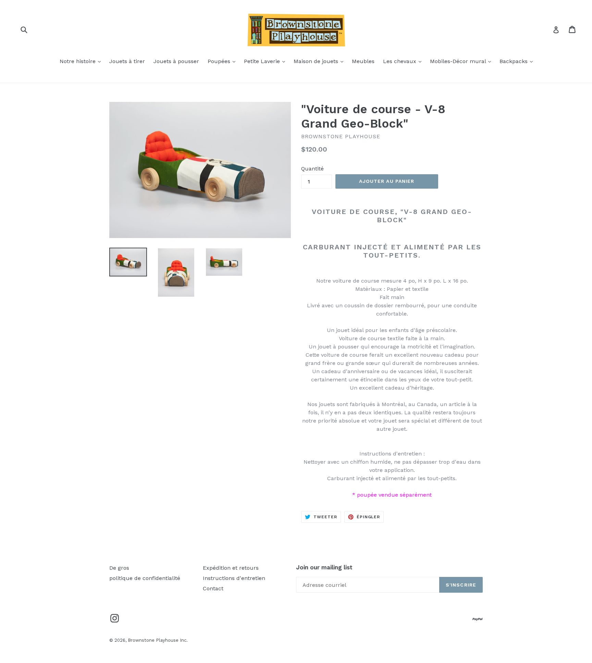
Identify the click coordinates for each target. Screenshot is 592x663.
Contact (213, 588)
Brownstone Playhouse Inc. (158, 640)
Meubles (363, 61)
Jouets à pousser (176, 61)
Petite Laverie (266, 61)
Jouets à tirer (127, 61)
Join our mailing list (324, 567)
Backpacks (518, 61)
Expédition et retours (231, 568)
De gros (119, 568)
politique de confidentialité (144, 578)
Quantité (312, 168)
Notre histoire (82, 61)
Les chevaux (404, 61)
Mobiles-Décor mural (462, 61)
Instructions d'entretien (234, 578)
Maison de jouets (320, 61)
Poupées (223, 61)
